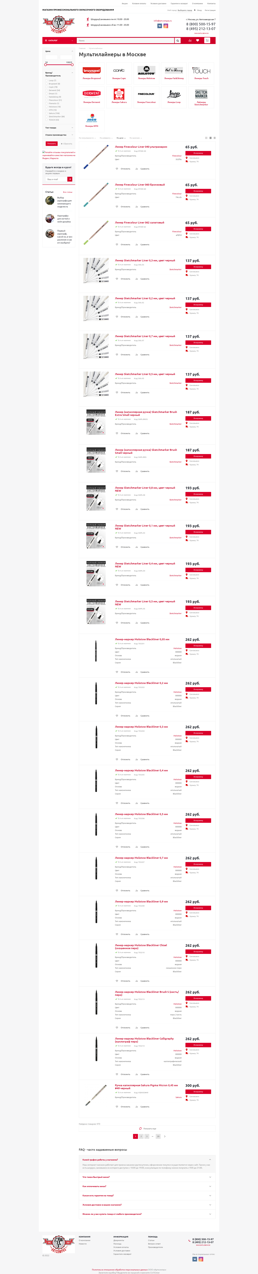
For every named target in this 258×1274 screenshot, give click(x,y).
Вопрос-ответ (154, 1243)
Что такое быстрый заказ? (96, 1177)
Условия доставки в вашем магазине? (102, 1204)
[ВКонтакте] (159, 26)
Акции (125, 4)
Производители (155, 1247)
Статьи (151, 1240)
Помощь (153, 1236)
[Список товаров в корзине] (207, 42)
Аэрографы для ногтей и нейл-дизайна (64, 218)
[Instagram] (165, 26)
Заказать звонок (201, 33)
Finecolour (177, 155)
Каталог (53, 40)
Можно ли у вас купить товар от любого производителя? (112, 1214)
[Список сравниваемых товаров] (190, 41)
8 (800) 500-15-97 (201, 24)
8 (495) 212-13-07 (201, 28)
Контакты (211, 4)
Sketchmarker (175, 269)
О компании (197, 4)
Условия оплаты (139, 4)
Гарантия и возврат (179, 4)
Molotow (177, 648)
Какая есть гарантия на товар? (98, 1195)
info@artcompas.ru (163, 20)
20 (158, 1136)
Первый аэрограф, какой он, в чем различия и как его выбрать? (64, 236)
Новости (83, 1243)
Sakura (179, 1097)
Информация (120, 1236)
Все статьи (67, 192)
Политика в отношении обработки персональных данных (120, 1269)
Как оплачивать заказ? (94, 1186)
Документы (118, 1240)
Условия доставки (158, 4)
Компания (84, 1236)
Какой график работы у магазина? (100, 1159)
